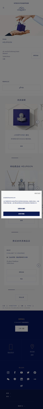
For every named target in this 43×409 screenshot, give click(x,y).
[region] (21, 204)
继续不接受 (37, 193)
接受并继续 (21, 214)
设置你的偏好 (21, 208)
